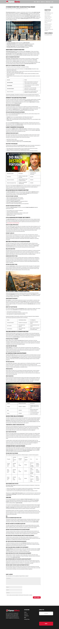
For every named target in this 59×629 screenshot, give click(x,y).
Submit (46, 623)
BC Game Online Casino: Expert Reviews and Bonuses (48, 21)
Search (52, 7)
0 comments (26, 8)
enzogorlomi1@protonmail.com (11, 8)
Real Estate (22, 8)
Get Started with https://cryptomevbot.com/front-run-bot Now (49, 13)
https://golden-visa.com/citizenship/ (13, 222)
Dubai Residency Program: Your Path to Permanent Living (48, 17)
